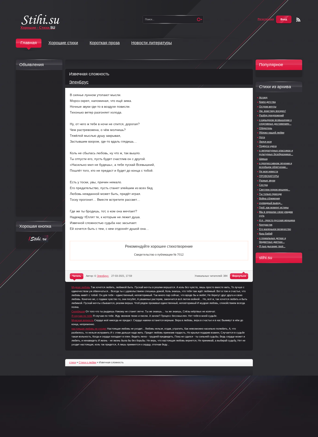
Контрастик (265, 224)
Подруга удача (268, 146)
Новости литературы (151, 42)
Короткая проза (105, 42)
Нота (262, 137)
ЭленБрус (78, 82)
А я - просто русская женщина (277, 220)
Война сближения (269, 198)
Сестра (263, 184)
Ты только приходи (270, 194)
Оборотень (265, 128)
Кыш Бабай (265, 233)
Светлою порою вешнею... (274, 189)
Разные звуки (267, 180)
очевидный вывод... (270, 203)
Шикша (263, 158)
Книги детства (267, 101)
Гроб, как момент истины (274, 207)
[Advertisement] (38, 143)
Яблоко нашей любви (271, 132)
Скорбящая (78, 311)
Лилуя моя (265, 141)
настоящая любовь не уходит (88, 328)
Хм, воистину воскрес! (272, 111)
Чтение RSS (298, 19)
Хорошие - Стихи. (37, 28)
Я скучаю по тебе (81, 315)
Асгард (263, 97)
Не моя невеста (268, 171)
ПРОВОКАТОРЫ (269, 176)
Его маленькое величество (275, 229)
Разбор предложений (271, 115)
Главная (28, 42)
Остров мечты (267, 106)
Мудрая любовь (80, 287)
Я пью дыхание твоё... (272, 246)
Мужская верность (82, 320)
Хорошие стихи (63, 42)
